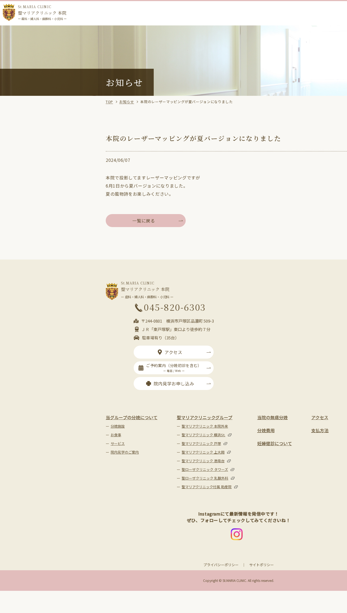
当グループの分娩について (132, 417)
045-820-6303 (175, 306)
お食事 (116, 434)
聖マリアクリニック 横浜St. (203, 434)
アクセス (173, 352)
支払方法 (320, 430)
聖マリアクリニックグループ (204, 417)
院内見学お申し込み (174, 383)
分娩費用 (266, 430)
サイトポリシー (261, 564)
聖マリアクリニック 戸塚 (201, 443)
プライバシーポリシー (221, 564)
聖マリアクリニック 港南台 (203, 460)
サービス (118, 443)
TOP (109, 101)
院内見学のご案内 (125, 452)
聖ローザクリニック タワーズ (205, 469)
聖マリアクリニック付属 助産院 (207, 486)
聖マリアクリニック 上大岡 (203, 452)
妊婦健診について (274, 443)
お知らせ (126, 101)
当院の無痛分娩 (272, 417)
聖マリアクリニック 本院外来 (205, 426)
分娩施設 (118, 426)
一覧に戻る (143, 220)
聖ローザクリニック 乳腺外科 (205, 478)
